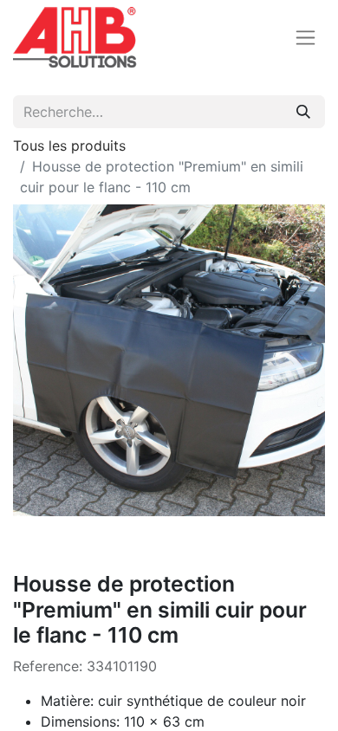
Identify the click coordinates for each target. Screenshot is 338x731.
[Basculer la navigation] (305, 37)
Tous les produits (69, 145)
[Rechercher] (303, 111)
